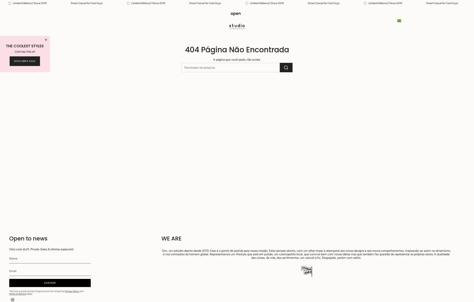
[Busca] (286, 67)
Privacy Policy (72, 291)
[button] (49, 20)
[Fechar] (46, 40)
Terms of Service (17, 294)
